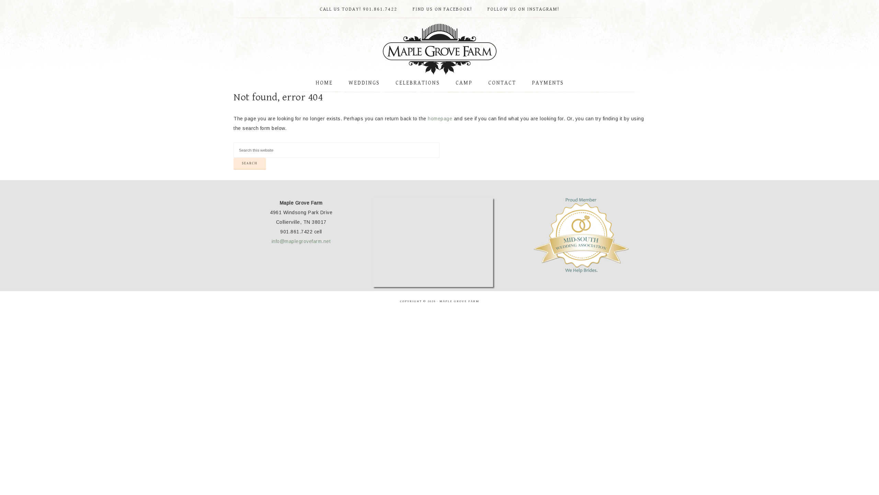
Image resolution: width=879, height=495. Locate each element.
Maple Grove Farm (439, 49)
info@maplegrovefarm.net (301, 241)
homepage (440, 118)
